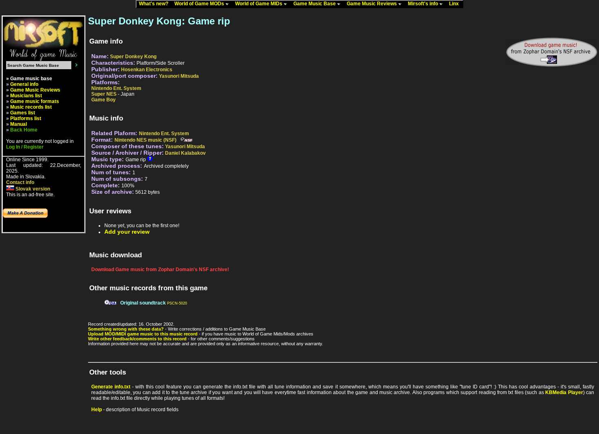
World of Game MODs (199, 4)
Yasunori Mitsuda (179, 76)
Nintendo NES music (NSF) (145, 140)
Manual (18, 124)
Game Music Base (315, 4)
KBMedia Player (564, 392)
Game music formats (34, 101)
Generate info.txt (110, 387)
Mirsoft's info (423, 4)
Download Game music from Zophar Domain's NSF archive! (160, 269)
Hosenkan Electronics (146, 69)
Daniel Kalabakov (185, 153)
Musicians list (26, 96)
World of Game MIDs (259, 4)
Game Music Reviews (372, 4)
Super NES (104, 94)
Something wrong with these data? (126, 329)
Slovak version (32, 189)
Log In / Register (25, 147)
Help (96, 409)
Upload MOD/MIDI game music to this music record (143, 333)
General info (24, 84)
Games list (22, 113)
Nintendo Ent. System (116, 88)
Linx (455, 4)
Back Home (23, 130)
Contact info (20, 182)
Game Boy (103, 100)
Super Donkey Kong (133, 56)
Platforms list (25, 118)
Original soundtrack (143, 303)
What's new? (155, 4)
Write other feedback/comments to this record (137, 338)
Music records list (31, 107)
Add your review (127, 231)
